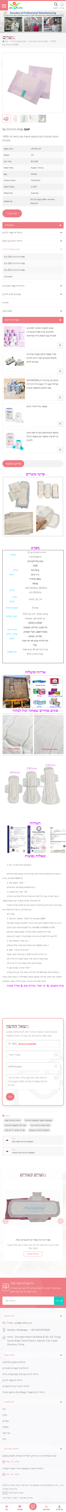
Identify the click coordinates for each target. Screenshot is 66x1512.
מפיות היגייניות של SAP (27, 1043)
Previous (5, 1221)
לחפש (56, 8)
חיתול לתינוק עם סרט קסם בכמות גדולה (20, 1374)
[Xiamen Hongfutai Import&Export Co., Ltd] (16, 5)
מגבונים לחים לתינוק (11, 294)
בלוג (4, 1439)
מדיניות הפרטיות (26, 1497)
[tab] (13, 463)
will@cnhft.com (23, 1323)
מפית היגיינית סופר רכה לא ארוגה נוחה (33, 1239)
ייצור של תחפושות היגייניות (15, 1125)
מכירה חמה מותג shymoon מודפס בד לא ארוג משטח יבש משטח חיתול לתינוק (42, 436)
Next (61, 1221)
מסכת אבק (7, 311)
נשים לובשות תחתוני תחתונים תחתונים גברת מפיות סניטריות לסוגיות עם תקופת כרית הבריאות (41, 332)
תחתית (5, 302)
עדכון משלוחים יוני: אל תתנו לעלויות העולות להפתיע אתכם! (29, 1455)
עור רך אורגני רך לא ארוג (15, 1130)
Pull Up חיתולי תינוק (12, 241)
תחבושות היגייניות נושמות (39, 1130)
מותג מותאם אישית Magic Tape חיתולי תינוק (23, 1392)
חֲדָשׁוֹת (5, 1427)
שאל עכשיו (12, 213)
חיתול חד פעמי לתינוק (12, 232)
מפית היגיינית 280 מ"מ (14, 263)
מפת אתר (7, 1497)
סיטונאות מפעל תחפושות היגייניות (38, 1120)
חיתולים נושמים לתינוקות (13, 1362)
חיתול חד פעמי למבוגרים (13, 285)
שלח (57, 1300)
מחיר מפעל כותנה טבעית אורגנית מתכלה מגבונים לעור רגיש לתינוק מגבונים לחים (41, 358)
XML (15, 1497)
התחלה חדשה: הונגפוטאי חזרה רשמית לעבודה (22, 1468)
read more (33, 1253)
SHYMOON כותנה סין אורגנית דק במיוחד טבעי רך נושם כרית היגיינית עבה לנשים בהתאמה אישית (42, 384)
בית (6, 41)
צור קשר (6, 1433)
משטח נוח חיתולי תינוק (37, 406)
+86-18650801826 (40, 1329)
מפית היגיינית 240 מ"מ (14, 256)
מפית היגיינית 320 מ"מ (14, 270)
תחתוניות (8, 276)
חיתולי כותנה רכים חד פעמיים (15, 1386)
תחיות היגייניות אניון (12, 1120)
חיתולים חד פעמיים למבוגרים (15, 1368)
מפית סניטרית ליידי (18, 41)
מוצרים (5, 1421)
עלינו (4, 1415)
